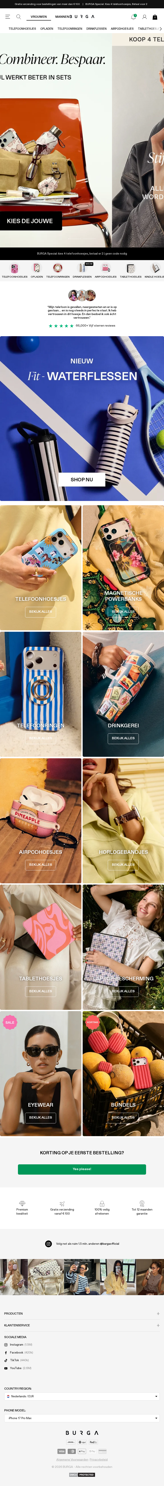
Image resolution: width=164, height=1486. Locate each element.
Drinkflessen (96, 29)
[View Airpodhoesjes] (105, 267)
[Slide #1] (89, 238)
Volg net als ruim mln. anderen (87, 1243)
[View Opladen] (36, 267)
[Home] (82, 17)
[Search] (18, 16)
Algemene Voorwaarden (72, 1459)
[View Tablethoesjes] (130, 267)
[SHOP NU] (82, 140)
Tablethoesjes (131, 277)
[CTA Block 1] (82, 418)
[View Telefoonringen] (57, 267)
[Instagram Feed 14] (46, 1277)
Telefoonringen (69, 29)
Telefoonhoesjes (22, 29)
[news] (133, 16)
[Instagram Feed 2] (118, 1277)
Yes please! (82, 1169)
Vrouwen (39, 16)
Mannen (62, 16)
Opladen (46, 29)
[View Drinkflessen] (82, 267)
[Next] (156, 28)
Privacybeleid (99, 1459)
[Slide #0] (74, 238)
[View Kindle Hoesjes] (155, 267)
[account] (144, 16)
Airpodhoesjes (122, 29)
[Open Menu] (7, 16)
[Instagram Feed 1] (82, 1277)
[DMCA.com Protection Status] (82, 1475)
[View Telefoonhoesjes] (14, 267)
